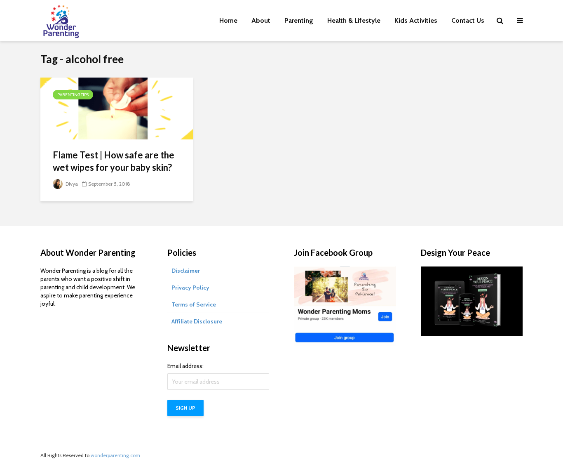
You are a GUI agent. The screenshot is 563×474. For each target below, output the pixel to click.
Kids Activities (415, 20)
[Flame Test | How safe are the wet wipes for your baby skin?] (116, 108)
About (260, 20)
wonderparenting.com (115, 455)
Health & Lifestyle (353, 20)
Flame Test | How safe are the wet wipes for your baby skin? (113, 161)
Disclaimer (185, 270)
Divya (71, 184)
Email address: (185, 366)
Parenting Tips (73, 94)
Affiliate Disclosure (196, 321)
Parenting (298, 20)
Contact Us (467, 20)
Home (228, 20)
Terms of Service (193, 304)
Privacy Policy (190, 287)
